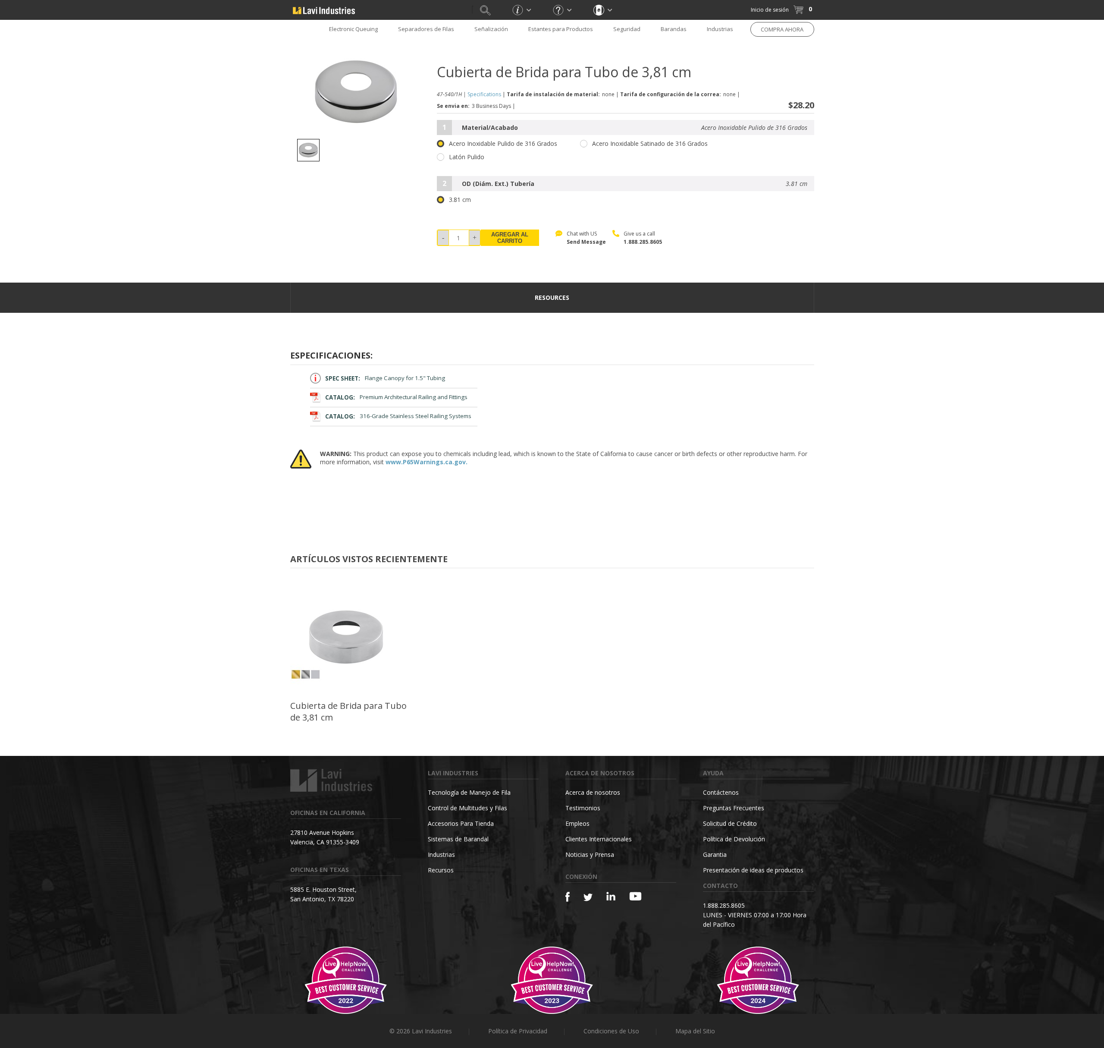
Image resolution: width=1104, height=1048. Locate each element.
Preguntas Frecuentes (733, 808)
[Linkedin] (610, 896)
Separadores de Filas (426, 29)
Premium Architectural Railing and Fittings (396, 397)
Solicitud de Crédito (730, 823)
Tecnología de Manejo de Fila (469, 792)
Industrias (720, 29)
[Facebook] (567, 897)
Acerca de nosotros (592, 792)
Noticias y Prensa (589, 854)
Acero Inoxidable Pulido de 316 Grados (503, 144)
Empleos (577, 823)
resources (552, 297)
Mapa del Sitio (695, 1031)
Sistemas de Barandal (458, 839)
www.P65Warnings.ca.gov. (426, 462)
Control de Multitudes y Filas (467, 808)
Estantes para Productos (560, 29)
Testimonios (582, 808)
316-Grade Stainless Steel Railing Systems (398, 416)
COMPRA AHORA (782, 29)
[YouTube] (635, 896)
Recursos (441, 870)
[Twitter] (588, 898)
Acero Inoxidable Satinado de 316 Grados (650, 144)
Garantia (715, 854)
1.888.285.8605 (643, 241)
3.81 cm (460, 200)
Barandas (674, 29)
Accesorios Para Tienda (461, 823)
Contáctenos (721, 792)
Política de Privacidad (517, 1031)
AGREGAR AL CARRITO (509, 237)
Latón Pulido (466, 157)
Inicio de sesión (770, 9)
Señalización (491, 29)
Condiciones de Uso (611, 1031)
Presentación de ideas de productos (753, 870)
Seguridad (626, 29)
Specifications (484, 94)
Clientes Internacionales (598, 839)
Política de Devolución (734, 839)
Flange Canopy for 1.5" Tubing (385, 378)
